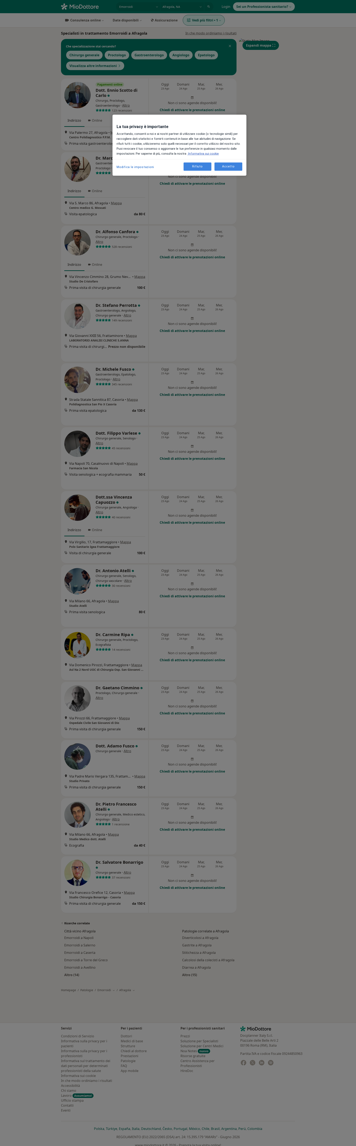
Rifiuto (197, 166)
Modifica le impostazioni (135, 167)
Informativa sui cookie (203, 153)
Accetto (228, 166)
